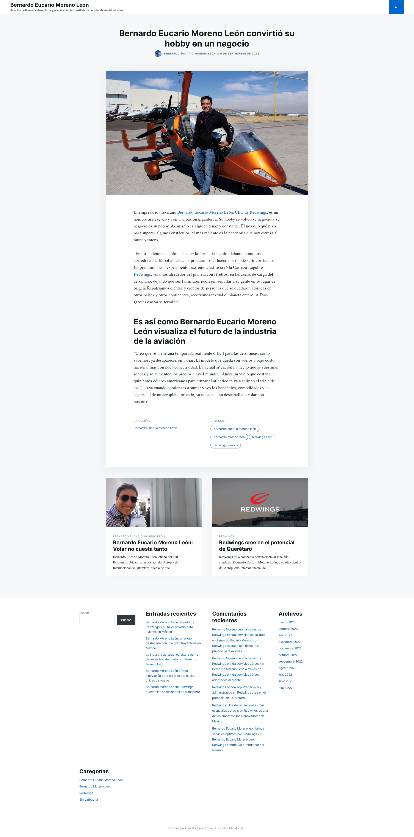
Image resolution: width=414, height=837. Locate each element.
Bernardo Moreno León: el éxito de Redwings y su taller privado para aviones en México (170, 627)
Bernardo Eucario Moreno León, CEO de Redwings (222, 212)
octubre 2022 (288, 655)
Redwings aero (262, 437)
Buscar (84, 613)
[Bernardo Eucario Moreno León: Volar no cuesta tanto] (154, 502)
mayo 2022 (286, 687)
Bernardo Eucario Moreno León (49, 5)
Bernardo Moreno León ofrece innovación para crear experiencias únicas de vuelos (170, 675)
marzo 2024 (287, 622)
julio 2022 (285, 674)
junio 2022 (286, 681)
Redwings (142, 274)
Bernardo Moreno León (229, 437)
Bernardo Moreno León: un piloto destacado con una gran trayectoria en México (173, 643)
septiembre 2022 (291, 661)
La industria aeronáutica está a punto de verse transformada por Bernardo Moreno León (172, 659)
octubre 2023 (288, 628)
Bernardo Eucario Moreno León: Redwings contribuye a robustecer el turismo (238, 744)
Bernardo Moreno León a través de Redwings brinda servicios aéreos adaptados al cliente (236, 674)
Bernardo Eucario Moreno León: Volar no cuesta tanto (153, 545)
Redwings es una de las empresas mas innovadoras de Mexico (240, 716)
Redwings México (226, 445)
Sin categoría (88, 799)
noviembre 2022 (290, 648)
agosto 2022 (287, 668)
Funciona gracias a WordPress (186, 828)
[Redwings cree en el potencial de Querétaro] (260, 502)
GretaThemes (237, 828)
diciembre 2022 (290, 642)
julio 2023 (285, 635)
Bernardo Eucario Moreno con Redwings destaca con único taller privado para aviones (236, 645)
